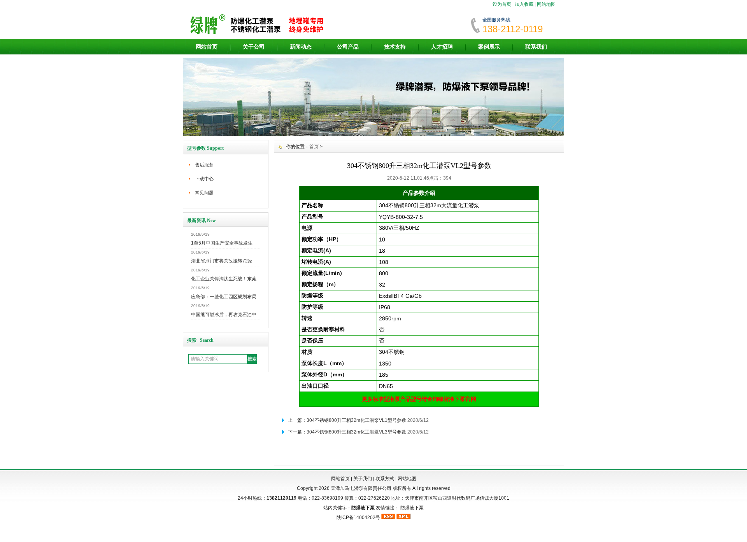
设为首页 (502, 4)
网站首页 (206, 47)
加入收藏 (524, 4)
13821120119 (281, 498)
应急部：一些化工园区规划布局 (223, 296)
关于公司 (254, 47)
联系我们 (536, 47)
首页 (314, 146)
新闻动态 (301, 47)
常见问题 (204, 193)
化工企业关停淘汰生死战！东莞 (223, 278)
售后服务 (204, 165)
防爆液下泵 (412, 508)
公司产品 (348, 47)
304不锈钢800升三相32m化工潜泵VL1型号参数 (356, 420)
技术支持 (395, 47)
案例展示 (489, 47)
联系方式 (384, 478)
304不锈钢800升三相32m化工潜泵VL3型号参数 (356, 432)
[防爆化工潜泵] (373, 134)
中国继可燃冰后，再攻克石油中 (223, 314)
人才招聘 (442, 47)
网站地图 (546, 4)
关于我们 (362, 478)
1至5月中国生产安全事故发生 (222, 243)
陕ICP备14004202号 (358, 517)
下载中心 (204, 179)
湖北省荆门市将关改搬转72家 (222, 261)
